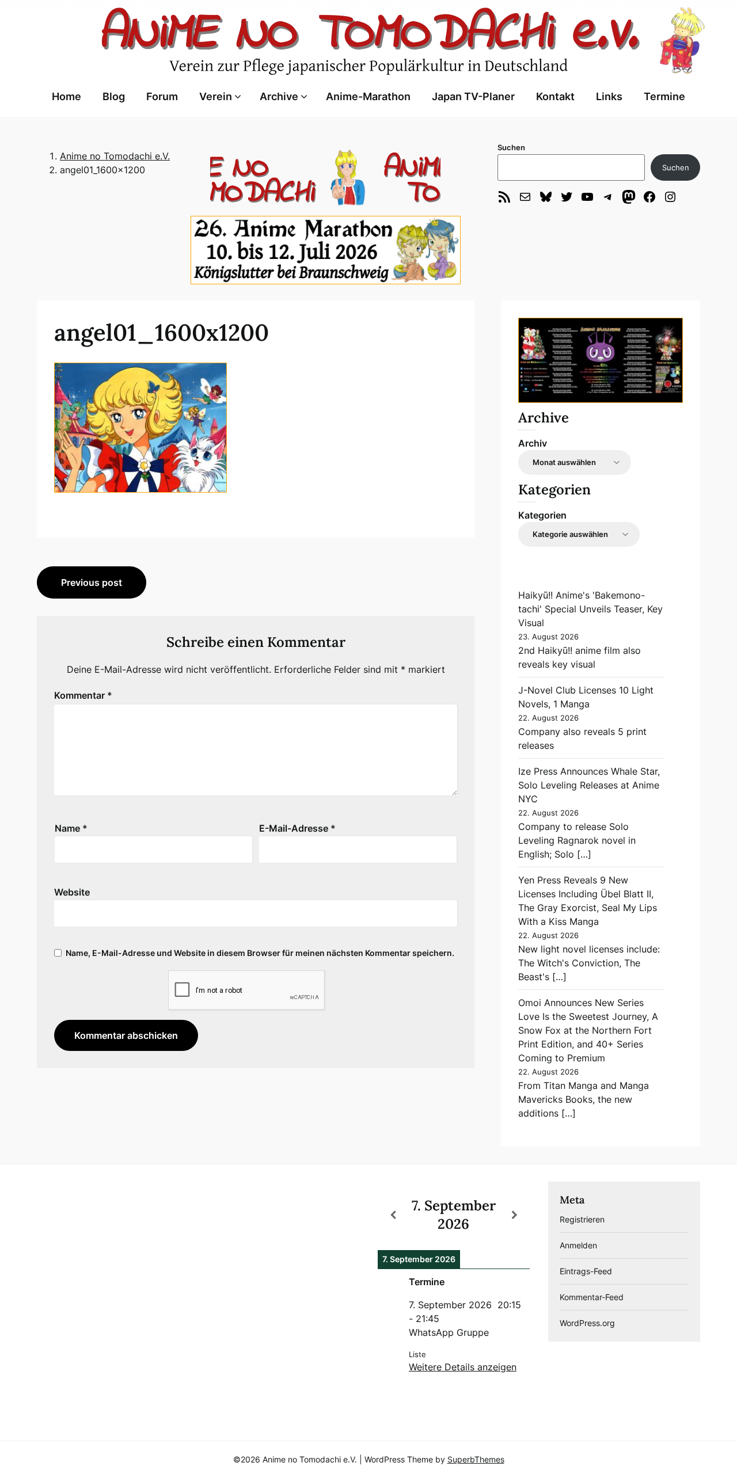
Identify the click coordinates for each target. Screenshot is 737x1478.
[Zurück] (393, 1215)
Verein (215, 96)
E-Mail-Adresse (297, 828)
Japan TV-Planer (473, 96)
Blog (113, 96)
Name (71, 828)
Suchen (511, 147)
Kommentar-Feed (592, 1297)
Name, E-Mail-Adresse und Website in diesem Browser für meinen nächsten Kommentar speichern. (260, 953)
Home (66, 96)
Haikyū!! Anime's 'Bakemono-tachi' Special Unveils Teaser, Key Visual (590, 608)
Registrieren (582, 1219)
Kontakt (555, 96)
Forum (162, 96)
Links (609, 96)
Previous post (91, 582)
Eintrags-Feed (586, 1271)
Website (72, 892)
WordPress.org (587, 1323)
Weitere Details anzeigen (462, 1367)
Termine (664, 96)
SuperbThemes (475, 1459)
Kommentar (83, 695)
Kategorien (542, 515)
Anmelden (578, 1245)
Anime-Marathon (368, 96)
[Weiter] (514, 1215)
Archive (279, 96)
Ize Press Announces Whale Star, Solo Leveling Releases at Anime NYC (589, 785)
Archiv (532, 443)
